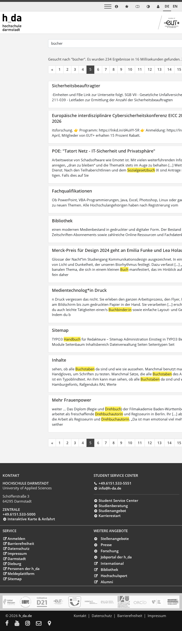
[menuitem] (10, 624)
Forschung (109, 550)
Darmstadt (17, 558)
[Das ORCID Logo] (140, 602)
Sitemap (60, 330)
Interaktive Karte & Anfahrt (31, 519)
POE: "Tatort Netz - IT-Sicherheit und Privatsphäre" (103, 151)
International (112, 563)
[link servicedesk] (158, 6)
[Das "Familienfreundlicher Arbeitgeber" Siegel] (74, 601)
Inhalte (59, 360)
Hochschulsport (114, 575)
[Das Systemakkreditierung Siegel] (25, 602)
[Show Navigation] (107, 6)
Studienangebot (112, 510)
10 (130, 69)
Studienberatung (113, 505)
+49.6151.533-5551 (115, 483)
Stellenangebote (115, 538)
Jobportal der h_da (116, 557)
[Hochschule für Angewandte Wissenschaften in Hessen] (9, 601)
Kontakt (80, 615)
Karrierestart (109, 515)
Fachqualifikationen (72, 191)
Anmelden (16, 538)
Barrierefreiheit (21, 543)
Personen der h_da (23, 568)
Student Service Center (118, 500)
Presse (106, 544)
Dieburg (14, 563)
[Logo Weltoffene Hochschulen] (173, 602)
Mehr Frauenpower (71, 400)
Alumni (107, 581)
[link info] (116, 6)
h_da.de (25, 615)
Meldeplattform (21, 573)
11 (140, 69)
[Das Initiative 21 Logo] (42, 602)
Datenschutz (18, 548)
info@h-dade (110, 488)
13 (159, 69)
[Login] (137, 6)
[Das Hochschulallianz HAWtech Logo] (91, 602)
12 (150, 69)
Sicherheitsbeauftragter (76, 85)
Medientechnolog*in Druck (79, 290)
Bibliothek (62, 220)
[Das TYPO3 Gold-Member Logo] (156, 602)
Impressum (17, 553)
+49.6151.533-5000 (19, 514)
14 (169, 69)
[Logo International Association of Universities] (123, 602)
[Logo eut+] (58, 602)
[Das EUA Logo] (107, 602)
